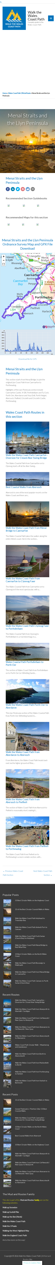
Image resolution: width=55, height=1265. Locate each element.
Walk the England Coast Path (15, 1235)
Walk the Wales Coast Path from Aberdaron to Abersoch (23, 753)
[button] (1, 2)
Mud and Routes (27, 1200)
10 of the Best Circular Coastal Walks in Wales (32, 909)
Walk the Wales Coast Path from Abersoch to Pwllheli (23, 801)
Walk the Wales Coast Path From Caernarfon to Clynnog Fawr (23, 580)
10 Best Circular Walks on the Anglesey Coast (32, 900)
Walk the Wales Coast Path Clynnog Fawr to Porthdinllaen (27, 627)
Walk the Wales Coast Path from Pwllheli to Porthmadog (27, 847)
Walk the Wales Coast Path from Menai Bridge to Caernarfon (26, 529)
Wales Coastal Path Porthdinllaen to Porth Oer (24, 663)
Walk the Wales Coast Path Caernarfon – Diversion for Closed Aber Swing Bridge (27, 456)
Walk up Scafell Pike (11, 1212)
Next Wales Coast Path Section (42, 871)
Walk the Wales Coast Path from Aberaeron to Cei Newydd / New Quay (32, 1028)
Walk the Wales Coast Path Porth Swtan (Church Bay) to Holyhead (30, 937)
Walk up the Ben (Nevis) (12, 1217)
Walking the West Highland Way (16, 1231)
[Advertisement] (27, 61)
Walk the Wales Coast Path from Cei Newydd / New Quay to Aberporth (32, 1019)
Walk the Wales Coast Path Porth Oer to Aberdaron (27, 706)
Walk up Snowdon (10, 1207)
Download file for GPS (28, 359)
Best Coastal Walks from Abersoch (24, 487)
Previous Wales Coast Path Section (13, 871)
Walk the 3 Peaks (10, 1226)
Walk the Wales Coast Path (36, 15)
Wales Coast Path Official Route (19, 93)
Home (5, 93)
